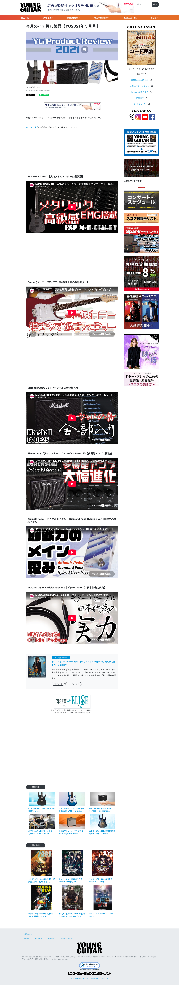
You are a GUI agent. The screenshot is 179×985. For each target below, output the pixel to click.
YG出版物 (47, 18)
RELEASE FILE (130, 18)
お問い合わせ (28, 934)
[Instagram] (138, 116)
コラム (153, 18)
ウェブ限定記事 (101, 18)
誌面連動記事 (73, 18)
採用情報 (51, 938)
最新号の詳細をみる (140, 80)
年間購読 (27, 938)
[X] (131, 116)
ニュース (25, 18)
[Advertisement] (72, 152)
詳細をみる (58, 684)
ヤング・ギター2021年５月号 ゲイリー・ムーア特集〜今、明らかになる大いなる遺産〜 (83, 663)
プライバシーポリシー (66, 938)
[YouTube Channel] (145, 116)
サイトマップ (39, 938)
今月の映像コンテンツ (139, 86)
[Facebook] (152, 116)
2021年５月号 (32, 127)
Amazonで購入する (139, 92)
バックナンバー (139, 104)
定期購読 (140, 98)
